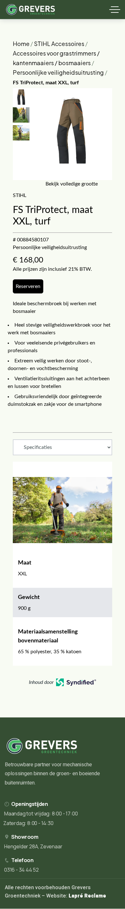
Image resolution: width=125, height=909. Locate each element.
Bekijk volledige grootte (72, 183)
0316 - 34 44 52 (21, 869)
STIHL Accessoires (59, 43)
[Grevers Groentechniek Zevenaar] (30, 9)
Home (21, 43)
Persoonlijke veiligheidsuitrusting (58, 72)
